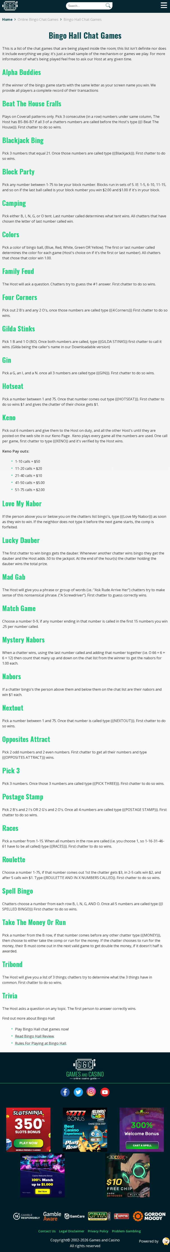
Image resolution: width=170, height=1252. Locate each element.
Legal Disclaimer (71, 1231)
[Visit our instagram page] (91, 1092)
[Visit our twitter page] (78, 1092)
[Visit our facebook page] (65, 1092)
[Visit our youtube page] (105, 1092)
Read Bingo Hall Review (34, 1036)
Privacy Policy (98, 1231)
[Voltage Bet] (42, 1196)
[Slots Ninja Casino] (28, 1150)
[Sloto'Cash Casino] (85, 1150)
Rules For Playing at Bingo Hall (40, 1043)
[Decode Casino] (127, 1196)
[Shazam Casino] (142, 1150)
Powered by (148, 1241)
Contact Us (47, 1231)
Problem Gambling (126, 1231)
